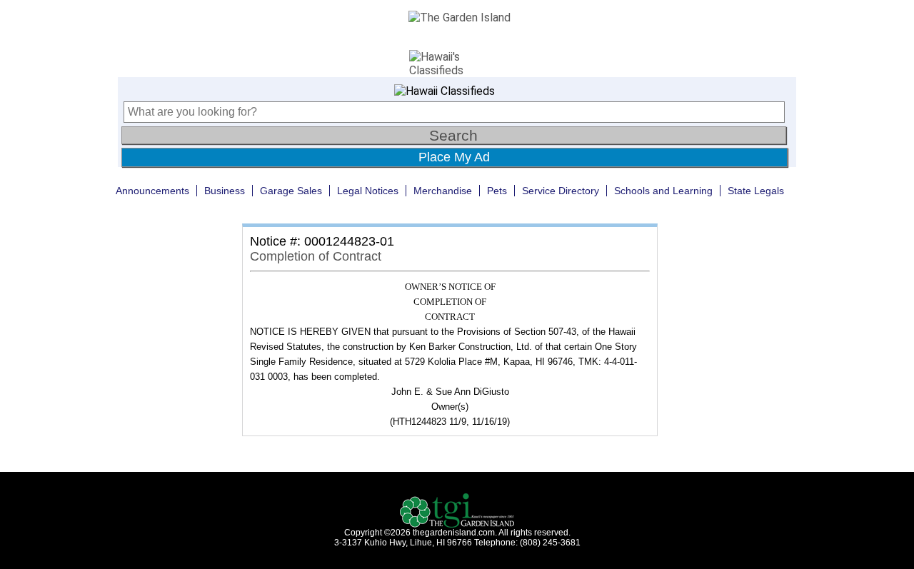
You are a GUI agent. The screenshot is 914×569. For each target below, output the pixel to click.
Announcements (152, 190)
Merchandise (442, 190)
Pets (497, 190)
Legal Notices (367, 190)
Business (224, 190)
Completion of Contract (315, 256)
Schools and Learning (663, 190)
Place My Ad (454, 157)
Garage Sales (291, 190)
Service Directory (560, 190)
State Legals (756, 190)
